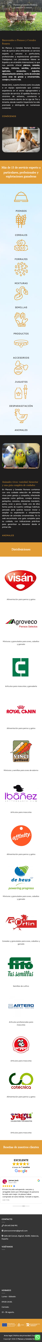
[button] (3, 6)
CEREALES (21, 235)
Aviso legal (8, 1336)
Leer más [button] (5, 1200)
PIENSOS (21, 210)
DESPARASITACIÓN (21, 406)
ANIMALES (21, 430)
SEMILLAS (21, 307)
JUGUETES (21, 381)
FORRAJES (21, 259)
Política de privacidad (22, 1336)
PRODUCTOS (21, 333)
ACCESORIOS (21, 357)
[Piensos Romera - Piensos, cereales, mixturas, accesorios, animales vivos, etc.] (22, 6)
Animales (8, 535)
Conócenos (9, 116)
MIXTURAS (21, 283)
